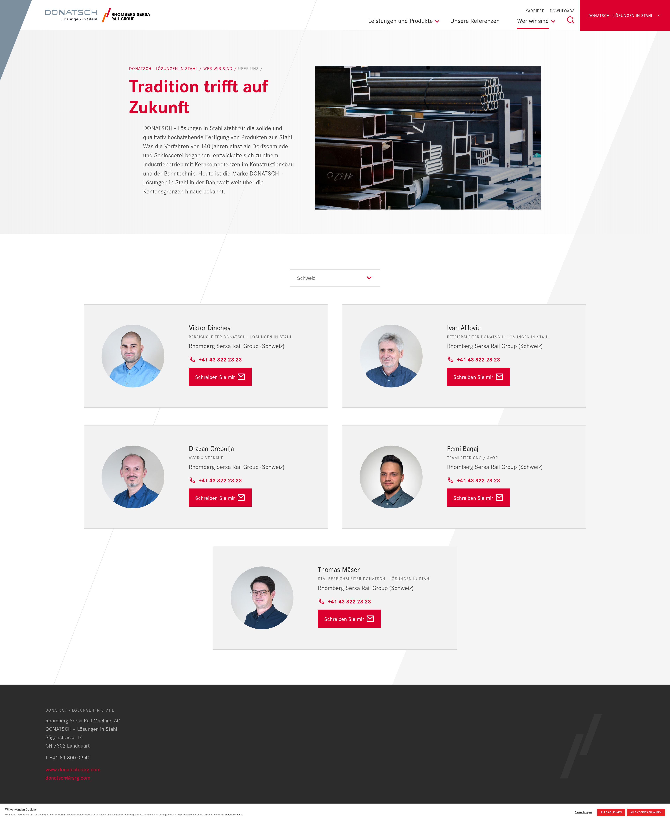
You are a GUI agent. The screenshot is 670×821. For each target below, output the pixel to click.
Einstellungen (583, 812)
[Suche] (570, 20)
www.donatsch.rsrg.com (72, 769)
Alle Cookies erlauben (645, 812)
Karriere (534, 10)
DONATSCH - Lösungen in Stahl (164, 68)
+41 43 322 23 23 (220, 359)
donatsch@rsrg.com (67, 777)
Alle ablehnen (611, 812)
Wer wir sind (218, 68)
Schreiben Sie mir (215, 376)
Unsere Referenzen (475, 20)
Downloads (562, 10)
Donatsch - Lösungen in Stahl (620, 15)
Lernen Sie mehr (233, 814)
